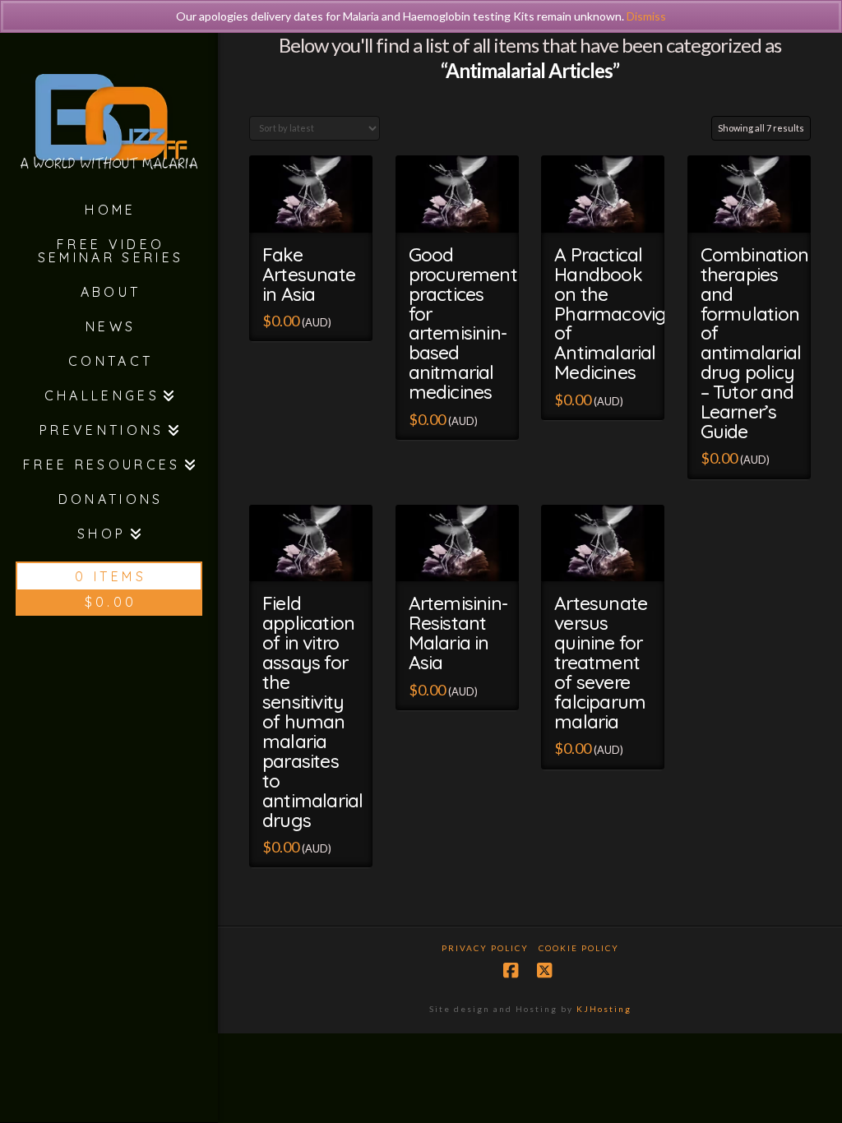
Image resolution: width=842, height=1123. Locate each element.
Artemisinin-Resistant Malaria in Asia (458, 632)
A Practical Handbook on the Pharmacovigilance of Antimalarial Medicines (634, 314)
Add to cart (318, 213)
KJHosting (604, 1009)
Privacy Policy (485, 948)
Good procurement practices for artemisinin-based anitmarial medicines (463, 323)
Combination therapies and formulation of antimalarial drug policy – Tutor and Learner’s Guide (754, 343)
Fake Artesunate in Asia (308, 274)
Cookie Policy (579, 948)
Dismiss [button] (646, 16)
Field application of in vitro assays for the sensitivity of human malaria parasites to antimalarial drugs (312, 711)
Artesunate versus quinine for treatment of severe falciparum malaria (600, 662)
